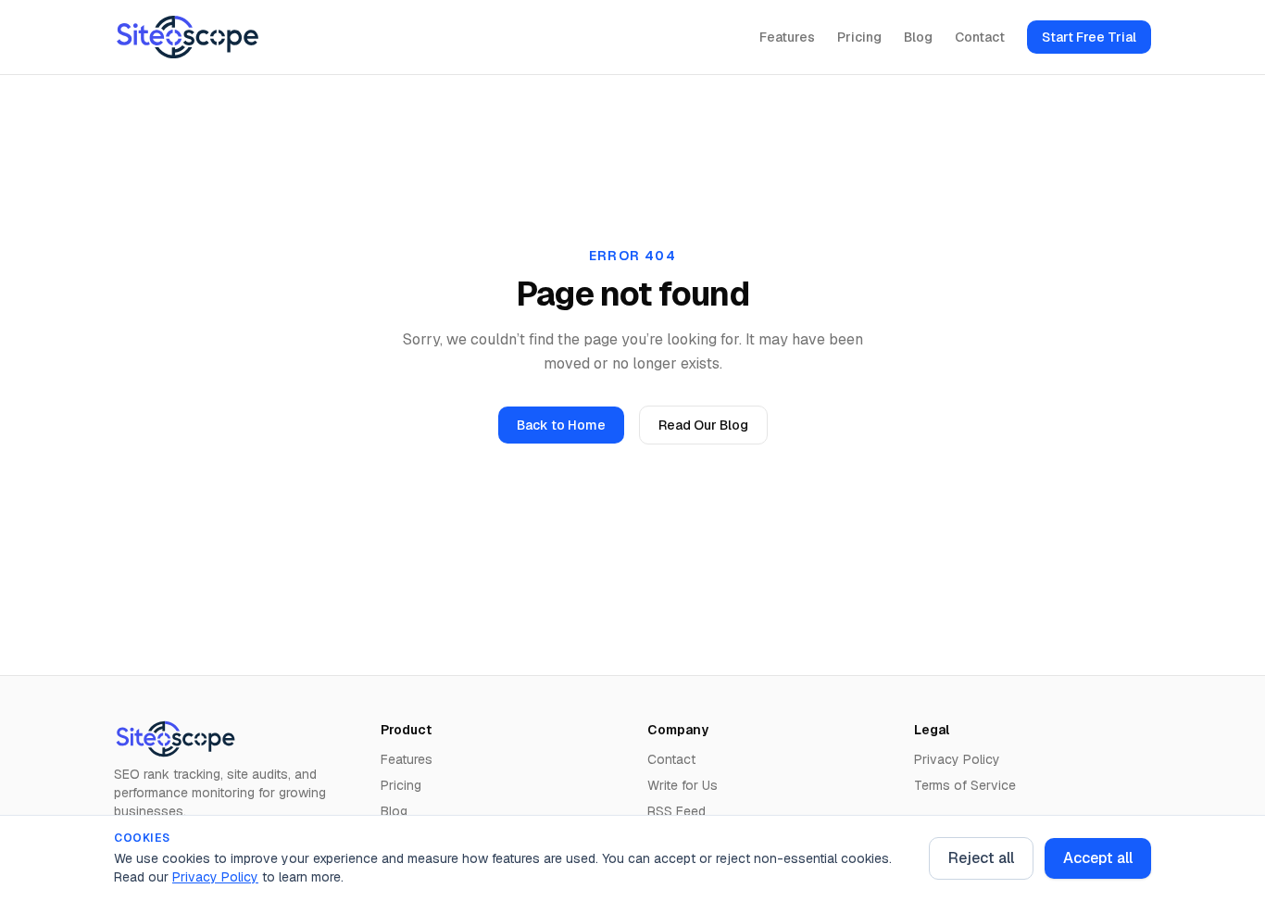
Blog (918, 37)
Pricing (859, 37)
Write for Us (682, 785)
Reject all (981, 858)
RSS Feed (676, 811)
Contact (980, 37)
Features (787, 37)
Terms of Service (965, 785)
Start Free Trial (1089, 37)
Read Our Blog (703, 425)
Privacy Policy (215, 877)
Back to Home (561, 425)
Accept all (1098, 858)
